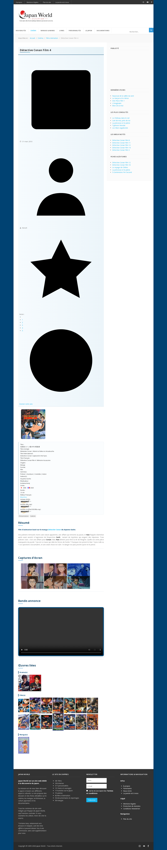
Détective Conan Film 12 (121, 145)
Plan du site (127, 819)
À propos (126, 786)
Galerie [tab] (32, 516)
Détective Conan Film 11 (121, 143)
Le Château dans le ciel (120, 118)
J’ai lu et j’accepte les (99, 792)
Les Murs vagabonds (120, 128)
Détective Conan (54, 530)
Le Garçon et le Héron (120, 98)
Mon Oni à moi (117, 106)
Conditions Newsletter (131, 809)
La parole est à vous (130, 793)
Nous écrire (127, 791)
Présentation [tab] (24, 516)
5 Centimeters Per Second (122, 172)
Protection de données (131, 806)
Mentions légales (129, 804)
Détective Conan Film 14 (121, 148)
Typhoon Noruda (118, 125)
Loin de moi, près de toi (121, 120)
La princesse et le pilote (121, 123)
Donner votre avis (26, 404)
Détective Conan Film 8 (121, 140)
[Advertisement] (107, 12)
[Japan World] (35, 16)
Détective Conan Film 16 (121, 165)
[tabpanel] (61, 637)
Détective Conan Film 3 (121, 150)
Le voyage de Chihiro (120, 167)
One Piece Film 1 (118, 101)
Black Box (23, 497)
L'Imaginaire (116, 103)
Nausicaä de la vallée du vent (123, 96)
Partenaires (127, 788)
